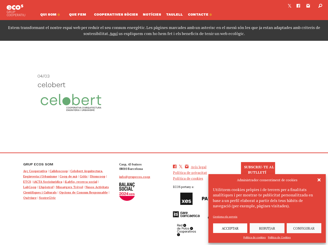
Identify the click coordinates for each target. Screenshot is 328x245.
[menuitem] (52, 15)
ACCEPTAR (230, 228)
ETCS (27, 182)
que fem (77, 14)
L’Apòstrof (46, 187)
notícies (152, 14)
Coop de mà (68, 176)
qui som (48, 14)
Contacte (198, 14)
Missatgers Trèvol (69, 187)
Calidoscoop (59, 171)
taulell (174, 14)
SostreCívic (47, 198)
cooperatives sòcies (116, 14)
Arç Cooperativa (35, 171)
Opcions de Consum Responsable (83, 192)
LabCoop (29, 187)
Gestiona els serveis (225, 216)
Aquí (114, 33)
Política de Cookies (279, 237)
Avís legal (198, 167)
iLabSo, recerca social (81, 182)
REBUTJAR (267, 228)
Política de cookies (254, 237)
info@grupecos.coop (134, 177)
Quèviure (30, 198)
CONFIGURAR (304, 228)
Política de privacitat (190, 172)
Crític (84, 176)
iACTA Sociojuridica (47, 182)
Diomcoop (97, 176)
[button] (319, 180)
